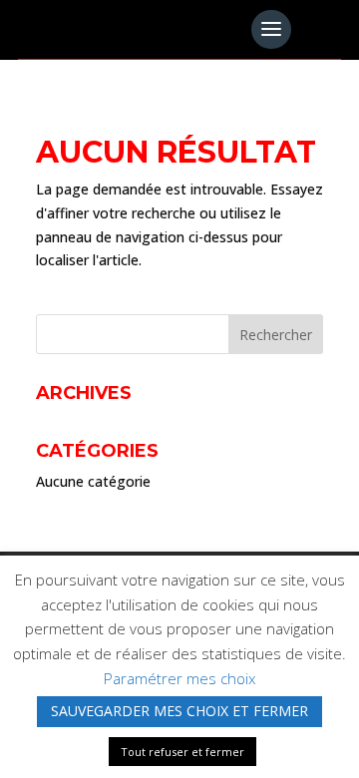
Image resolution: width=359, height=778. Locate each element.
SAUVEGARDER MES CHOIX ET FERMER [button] (179, 710)
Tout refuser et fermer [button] (182, 751)
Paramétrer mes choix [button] (179, 678)
